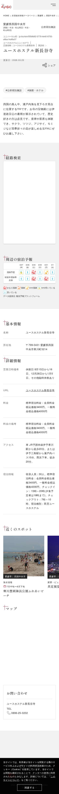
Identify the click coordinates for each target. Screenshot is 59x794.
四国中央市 (51, 15)
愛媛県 (40, 15)
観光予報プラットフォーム (28, 296)
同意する (29, 787)
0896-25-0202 (19, 713)
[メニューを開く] (53, 5)
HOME (6, 15)
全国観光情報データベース (23, 15)
